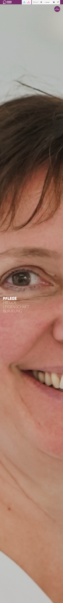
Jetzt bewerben (57, 9)
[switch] (41, 2)
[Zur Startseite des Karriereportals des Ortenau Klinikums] (7, 2)
